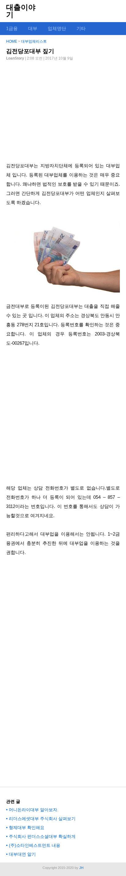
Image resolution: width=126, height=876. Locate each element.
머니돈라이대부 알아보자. (33, 809)
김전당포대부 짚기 (30, 51)
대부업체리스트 (34, 41)
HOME (11, 41)
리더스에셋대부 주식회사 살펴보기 (42, 818)
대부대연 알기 (22, 854)
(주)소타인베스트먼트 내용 (34, 845)
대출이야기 (20, 11)
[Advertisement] (63, 109)
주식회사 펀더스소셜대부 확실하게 (42, 836)
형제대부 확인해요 (26, 827)
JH (81, 868)
